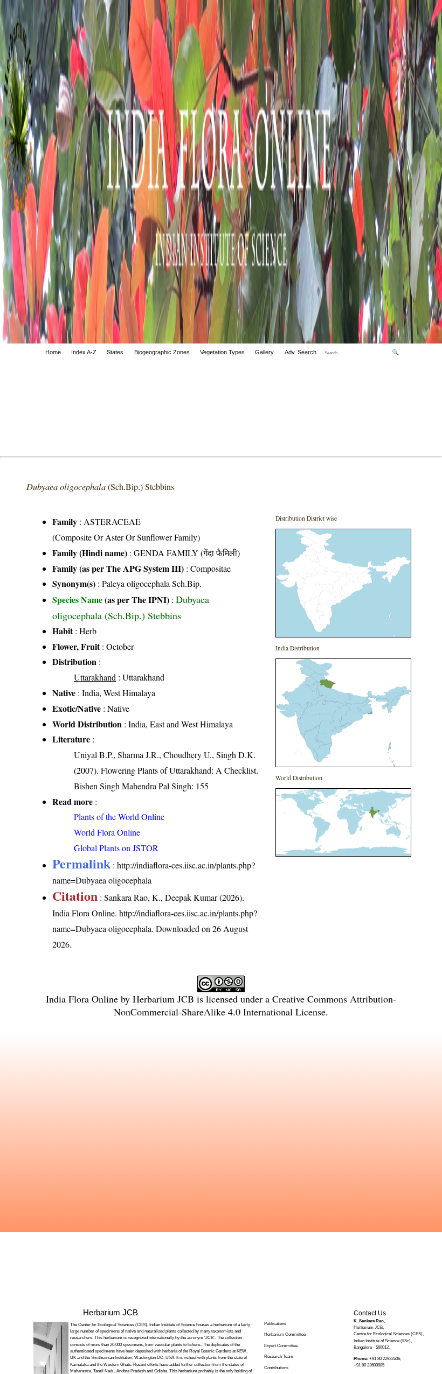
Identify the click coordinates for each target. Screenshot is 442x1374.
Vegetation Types (222, 352)
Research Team (278, 1356)
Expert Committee (281, 1345)
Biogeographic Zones (162, 352)
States (115, 352)
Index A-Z (83, 352)
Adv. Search (300, 352)
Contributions (276, 1367)
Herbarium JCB (163, 998)
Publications (275, 1323)
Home (53, 352)
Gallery (264, 352)
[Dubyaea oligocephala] (343, 583)
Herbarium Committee (285, 1334)
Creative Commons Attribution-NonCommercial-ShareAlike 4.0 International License (255, 1005)
